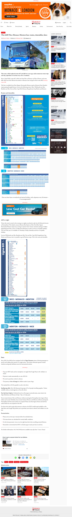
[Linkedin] (27, 458)
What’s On (9, 26)
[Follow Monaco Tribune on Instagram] (58, 147)
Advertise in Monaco (48, 515)
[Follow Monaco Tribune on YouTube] (65, 147)
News (2, 26)
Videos (7, 22)
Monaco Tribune (6, 38)
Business (34, 26)
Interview (53, 98)
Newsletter (59, 22)
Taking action (8, 496)
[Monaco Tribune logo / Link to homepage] (36, 22)
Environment (50, 26)
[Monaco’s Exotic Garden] (41, 472)
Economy (39, 496)
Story (52, 46)
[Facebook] (23, 458)
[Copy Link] (31, 458)
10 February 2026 (19, 38)
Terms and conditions (26, 515)
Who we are (16, 515)
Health (55, 46)
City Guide (69, 26)
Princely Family (18, 26)
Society (41, 26)
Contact (56, 515)
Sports (27, 26)
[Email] (34, 458)
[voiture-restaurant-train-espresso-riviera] (24, 472)
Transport (16, 462)
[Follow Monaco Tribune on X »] (52, 147)
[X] (19, 458)
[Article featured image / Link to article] (8, 472)
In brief (2, 496)
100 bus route (24, 462)
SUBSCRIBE (58, 143)
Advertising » (25, 202)
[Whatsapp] (16, 458)
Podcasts (13, 22)
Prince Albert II (58, 63)
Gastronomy (58, 98)
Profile (52, 80)
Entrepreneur (58, 80)
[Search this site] (70, 22)
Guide (3, 32)
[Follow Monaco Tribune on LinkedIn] (62, 147)
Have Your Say (59, 26)
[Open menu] (1, 21)
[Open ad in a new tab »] (36, 11)
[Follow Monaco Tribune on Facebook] (55, 147)
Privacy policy (37, 515)
